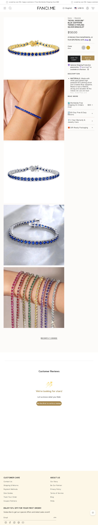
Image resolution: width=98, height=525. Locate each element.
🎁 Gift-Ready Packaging (78, 128)
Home (70, 18)
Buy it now (88, 58)
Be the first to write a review (49, 403)
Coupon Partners (10, 501)
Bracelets (78, 18)
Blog (52, 497)
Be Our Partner (56, 485)
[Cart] (93, 8)
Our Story (54, 481)
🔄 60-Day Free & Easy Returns (77, 113)
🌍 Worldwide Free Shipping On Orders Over (79, 105)
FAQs (52, 501)
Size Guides (8, 493)
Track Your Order (10, 497)
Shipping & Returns (11, 485)
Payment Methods (11, 489)
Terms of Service (57, 493)
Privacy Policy (55, 489)
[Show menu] (4, 8)
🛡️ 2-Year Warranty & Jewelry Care (76, 121)
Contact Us (8, 481)
